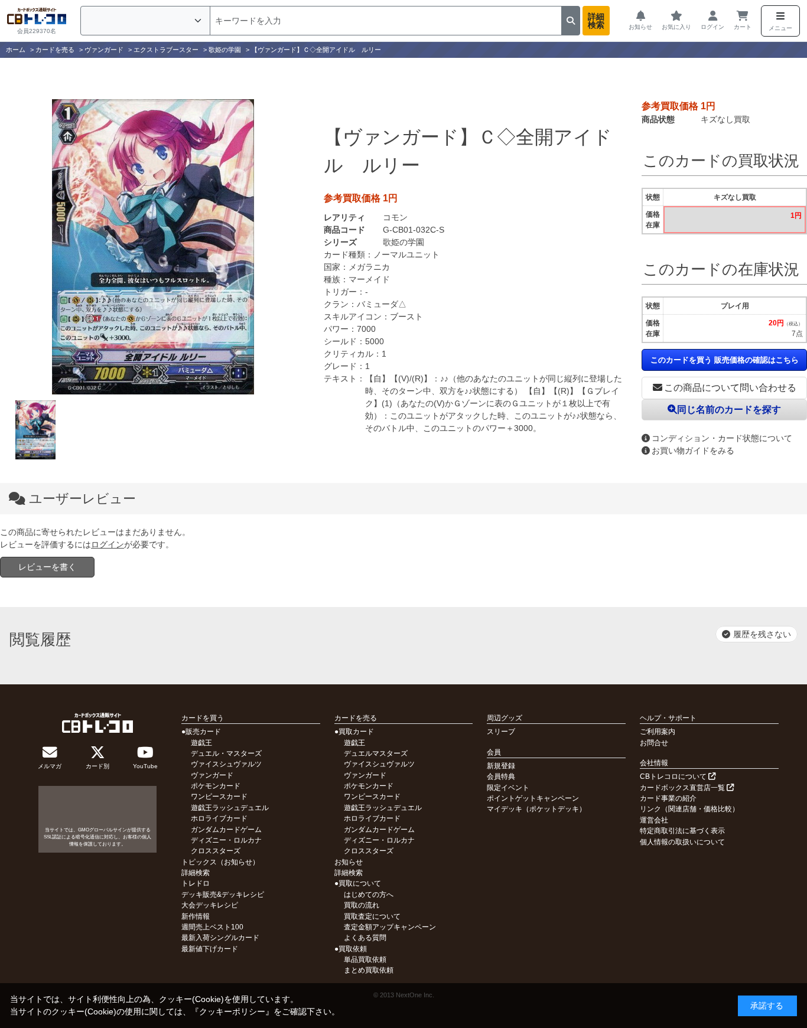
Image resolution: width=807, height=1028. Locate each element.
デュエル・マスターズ (226, 753)
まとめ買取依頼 (368, 970)
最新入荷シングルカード (220, 938)
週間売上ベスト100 (212, 927)
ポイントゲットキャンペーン (533, 798)
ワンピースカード (219, 796)
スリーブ (501, 731)
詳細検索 (596, 21)
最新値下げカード (209, 949)
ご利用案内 (657, 731)
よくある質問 (365, 938)
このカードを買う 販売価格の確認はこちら (724, 359)
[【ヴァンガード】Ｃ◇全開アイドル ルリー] (153, 246)
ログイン (107, 544)
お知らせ (348, 862)
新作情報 (195, 916)
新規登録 (501, 766)
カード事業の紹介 (668, 798)
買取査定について (372, 916)
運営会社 (654, 820)
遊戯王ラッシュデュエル (230, 808)
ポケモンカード (215, 786)
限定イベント (508, 788)
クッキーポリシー (232, 1011)
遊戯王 (201, 743)
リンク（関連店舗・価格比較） (689, 809)
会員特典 (501, 776)
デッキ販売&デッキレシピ (222, 894)
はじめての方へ (368, 894)
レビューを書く (47, 567)
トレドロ (195, 883)
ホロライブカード (219, 818)
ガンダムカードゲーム (226, 829)
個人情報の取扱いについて (682, 842)
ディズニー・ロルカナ (226, 840)
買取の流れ (361, 905)
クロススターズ (215, 851)
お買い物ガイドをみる (693, 450)
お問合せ (654, 743)
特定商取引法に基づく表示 (682, 831)
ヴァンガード (212, 775)
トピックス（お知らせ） (220, 862)
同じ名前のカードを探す (729, 409)
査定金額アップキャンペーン (390, 927)
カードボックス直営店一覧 (683, 788)
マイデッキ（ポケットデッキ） (536, 809)
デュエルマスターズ (376, 753)
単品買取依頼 (365, 959)
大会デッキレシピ (209, 905)
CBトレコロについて (674, 776)
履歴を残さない (762, 634)
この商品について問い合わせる (730, 388)
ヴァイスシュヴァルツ (226, 764)
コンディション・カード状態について (722, 438)
